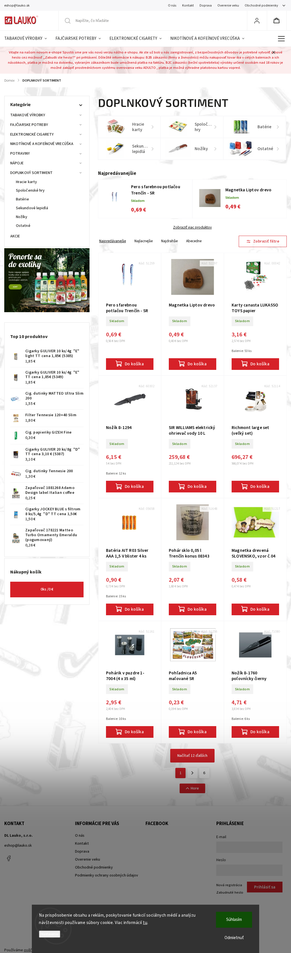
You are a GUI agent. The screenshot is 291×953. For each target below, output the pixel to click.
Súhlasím (234, 920)
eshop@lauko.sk (18, 845)
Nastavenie (49, 934)
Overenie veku (228, 5)
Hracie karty (26, 182)
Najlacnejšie (143, 241)
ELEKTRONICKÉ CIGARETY (32, 134)
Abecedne (193, 241)
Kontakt (188, 5)
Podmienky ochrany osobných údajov (106, 875)
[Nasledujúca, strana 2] (192, 773)
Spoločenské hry (30, 190)
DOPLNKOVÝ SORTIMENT (31, 173)
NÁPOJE (17, 163)
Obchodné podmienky (261, 5)
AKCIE (15, 236)
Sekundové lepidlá (32, 208)
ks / (47, 589)
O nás (172, 5)
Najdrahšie (169, 241)
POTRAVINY (20, 153)
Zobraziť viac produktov (192, 227)
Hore (195, 788)
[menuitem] (27, 39)
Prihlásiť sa (264, 887)
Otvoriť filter (263, 241)
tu (145, 923)
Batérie (22, 199)
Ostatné (23, 226)
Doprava (205, 5)
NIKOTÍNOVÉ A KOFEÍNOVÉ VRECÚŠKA (41, 144)
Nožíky (22, 217)
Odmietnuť (234, 938)
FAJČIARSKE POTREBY (29, 125)
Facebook (8, 858)
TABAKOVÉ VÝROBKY (27, 115)
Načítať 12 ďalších (192, 756)
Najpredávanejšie (112, 241)
